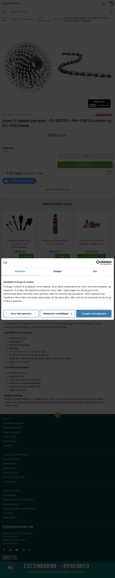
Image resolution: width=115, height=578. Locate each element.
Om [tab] (95, 271)
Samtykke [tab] (20, 271)
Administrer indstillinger (56, 313)
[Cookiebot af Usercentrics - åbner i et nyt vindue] (98, 262)
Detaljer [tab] (57, 271)
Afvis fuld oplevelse (21, 313)
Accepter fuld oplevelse (94, 313)
